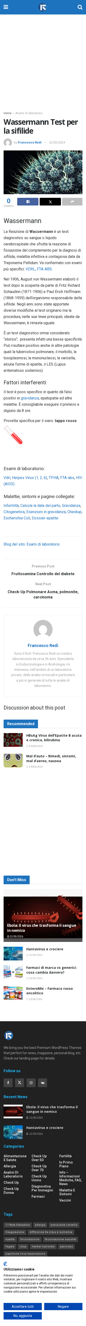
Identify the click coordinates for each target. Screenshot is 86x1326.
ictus (23, 1246)
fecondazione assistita (60, 1239)
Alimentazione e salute (15, 1158)
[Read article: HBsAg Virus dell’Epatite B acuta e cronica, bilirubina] (13, 740)
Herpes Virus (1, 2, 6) (29, 477)
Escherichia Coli (17, 518)
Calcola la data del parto (40, 505)
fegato (9, 1246)
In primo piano (66, 1164)
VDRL (30, 269)
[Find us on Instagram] (31, 1082)
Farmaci (38, 1196)
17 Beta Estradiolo (17, 1224)
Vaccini (65, 1200)
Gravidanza (71, 505)
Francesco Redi (30, 142)
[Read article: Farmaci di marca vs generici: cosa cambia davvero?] (13, 972)
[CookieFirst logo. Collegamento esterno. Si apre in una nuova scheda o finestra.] (5, 1264)
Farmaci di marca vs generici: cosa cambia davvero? (51, 970)
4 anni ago (35, 746)
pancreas (66, 1246)
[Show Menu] (6, 7)
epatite (10, 1239)
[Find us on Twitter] (19, 1082)
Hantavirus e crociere (44, 949)
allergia (40, 1224)
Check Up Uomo (39, 1178)
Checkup (74, 512)
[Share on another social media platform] (72, 201)
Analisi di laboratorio (28, 113)
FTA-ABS (44, 269)
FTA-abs (67, 477)
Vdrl (7, 477)
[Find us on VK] (42, 1082)
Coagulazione (14, 1232)
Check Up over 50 (39, 1158)
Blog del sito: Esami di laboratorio (32, 544)
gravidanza (30, 398)
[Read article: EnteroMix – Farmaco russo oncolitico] (13, 993)
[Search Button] (80, 7)
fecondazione (30, 1239)
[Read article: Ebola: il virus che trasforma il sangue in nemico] (43, 917)
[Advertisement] (43, 60)
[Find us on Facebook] (8, 1082)
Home (7, 113)
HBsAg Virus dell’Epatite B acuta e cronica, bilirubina (54, 737)
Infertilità (11, 505)
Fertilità (65, 1156)
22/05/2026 (16, 936)
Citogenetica (14, 512)
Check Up (11, 1182)
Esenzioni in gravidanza (46, 512)
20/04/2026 (35, 978)
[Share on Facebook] (27, 201)
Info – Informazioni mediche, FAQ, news (70, 1178)
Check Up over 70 (39, 1168)
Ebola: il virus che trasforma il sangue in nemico (41, 928)
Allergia (10, 1166)
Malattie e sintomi (67, 1192)
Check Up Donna (11, 1191)
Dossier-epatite (45, 518)
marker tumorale (43, 1246)
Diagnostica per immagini (42, 1188)
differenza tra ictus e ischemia (51, 1232)
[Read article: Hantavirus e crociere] (13, 953)
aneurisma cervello (64, 1224)
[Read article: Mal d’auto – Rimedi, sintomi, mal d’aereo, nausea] (13, 760)
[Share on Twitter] (50, 201)
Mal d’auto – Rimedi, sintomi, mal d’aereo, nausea (51, 758)
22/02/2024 (57, 142)
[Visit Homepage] (43, 7)
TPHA (54, 477)
